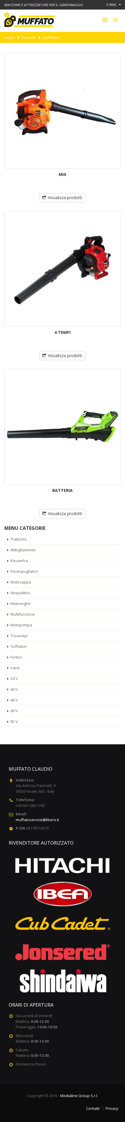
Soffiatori (18, 646)
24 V (14, 678)
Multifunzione (22, 614)
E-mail (112, 4)
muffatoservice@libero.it (37, 819)
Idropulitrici (20, 592)
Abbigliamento (23, 549)
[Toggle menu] (104, 20)
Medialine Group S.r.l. (79, 1095)
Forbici (16, 657)
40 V (14, 689)
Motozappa (20, 582)
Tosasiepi (19, 635)
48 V (14, 700)
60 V (14, 710)
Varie (15, 667)
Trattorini (18, 539)
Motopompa (21, 625)
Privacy (112, 1108)
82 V (14, 721)
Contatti (93, 1108)
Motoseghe (20, 603)
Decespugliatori (24, 571)
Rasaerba (19, 560)
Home (9, 37)
